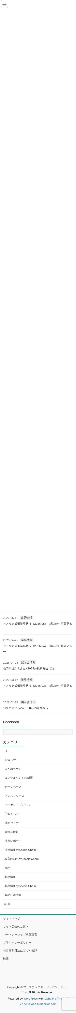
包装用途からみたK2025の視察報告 (25, 708)
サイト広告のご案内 (16, 926)
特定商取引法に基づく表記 (20, 950)
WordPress (31, 998)
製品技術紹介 (12, 895)
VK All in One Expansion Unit (38, 1003)
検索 (6, 958)
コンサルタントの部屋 (18, 777)
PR (6, 750)
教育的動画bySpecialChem (21, 858)
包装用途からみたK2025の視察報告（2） (29, 668)
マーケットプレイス (17, 804)
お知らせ (10, 759)
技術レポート (12, 840)
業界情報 (26, 617)
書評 (7, 867)
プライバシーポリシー (17, 942)
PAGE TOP (70, 979)
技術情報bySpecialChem (20, 849)
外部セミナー (12, 822)
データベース (12, 786)
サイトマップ (11, 918)
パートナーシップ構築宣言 (20, 934)
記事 (7, 904)
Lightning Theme (55, 998)
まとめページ (12, 768)
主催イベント (12, 813)
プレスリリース (14, 795)
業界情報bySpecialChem (20, 886)
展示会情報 (28, 662)
